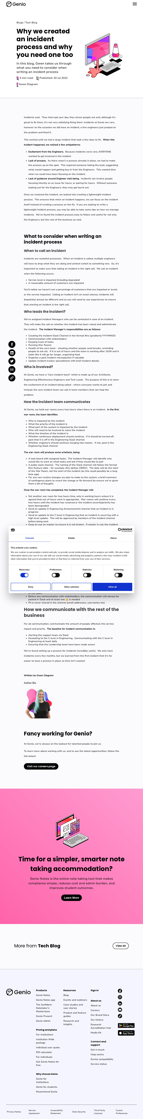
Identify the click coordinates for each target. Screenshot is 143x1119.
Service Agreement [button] (34, 1112)
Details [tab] (71, 538)
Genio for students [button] (46, 1087)
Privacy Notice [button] (14, 1111)
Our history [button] (97, 1019)
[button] (120, 990)
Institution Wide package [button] (45, 1041)
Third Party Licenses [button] (99, 1112)
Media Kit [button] (96, 1032)
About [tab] (113, 538)
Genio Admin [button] (43, 1020)
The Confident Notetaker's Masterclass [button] (44, 1008)
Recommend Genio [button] (46, 1091)
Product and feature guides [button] (74, 1014)
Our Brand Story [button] (100, 1015)
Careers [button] (95, 1010)
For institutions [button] (44, 1034)
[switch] (56, 575)
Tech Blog (31, 22)
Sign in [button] (95, 990)
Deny (30, 587)
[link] (11, 344)
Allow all (112, 587)
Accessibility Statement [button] (56, 1112)
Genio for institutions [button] (42, 1080)
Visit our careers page (41, 766)
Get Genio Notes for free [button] (47, 1063)
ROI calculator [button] (44, 1052)
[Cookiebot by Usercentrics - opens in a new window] (120, 530)
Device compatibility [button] (102, 1059)
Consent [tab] (29, 538)
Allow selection (71, 587)
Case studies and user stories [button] (73, 1006)
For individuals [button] (44, 1057)
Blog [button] (66, 995)
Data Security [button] (79, 1111)
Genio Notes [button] (43, 995)
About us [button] (96, 1005)
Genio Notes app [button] (45, 1000)
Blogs (19, 22)
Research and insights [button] (71, 1022)
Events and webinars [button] (75, 1000)
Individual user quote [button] (48, 1047)
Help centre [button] (97, 1054)
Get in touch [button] (97, 1049)
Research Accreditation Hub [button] (101, 1026)
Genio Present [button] (44, 1016)
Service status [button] (99, 1064)
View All (121, 946)
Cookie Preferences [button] (121, 1112)
